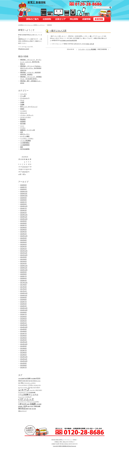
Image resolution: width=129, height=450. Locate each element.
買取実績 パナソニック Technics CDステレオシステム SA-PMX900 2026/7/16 (31, 68)
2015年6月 (23, 316)
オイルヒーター (37, 385)
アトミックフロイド (23, 385)
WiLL (22, 383)
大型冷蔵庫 (38, 404)
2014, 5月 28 (90, 44)
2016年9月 (23, 297)
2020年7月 (23, 276)
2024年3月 (23, 210)
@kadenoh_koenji (23, 49)
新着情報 (49, 25)
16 (27, 166)
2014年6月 (23, 335)
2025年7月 (23, 202)
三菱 (20, 404)
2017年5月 (23, 284)
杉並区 (31, 406)
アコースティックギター (30, 383)
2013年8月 (23, 348)
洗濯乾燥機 (37, 406)
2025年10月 (23, 195)
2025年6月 (23, 204)
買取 (30, 408)
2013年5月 (23, 355)
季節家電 (22, 119)
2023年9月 (23, 221)
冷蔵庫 (22, 102)
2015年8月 (23, 312)
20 (21, 169)
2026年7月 (23, 187)
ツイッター (81, 49)
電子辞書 (22, 123)
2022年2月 (23, 248)
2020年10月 (23, 270)
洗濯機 (22, 104)
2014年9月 (23, 329)
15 (25, 166)
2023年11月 (23, 217)
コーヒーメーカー (25, 117)
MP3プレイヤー (25, 134)
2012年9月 (23, 363)
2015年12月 (23, 308)
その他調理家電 (24, 145)
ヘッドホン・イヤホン (26, 138)
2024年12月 (23, 206)
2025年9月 (23, 198)
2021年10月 (23, 255)
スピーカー (38, 390)
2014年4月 (23, 340)
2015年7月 (23, 314)
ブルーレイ (29, 401)
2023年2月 (23, 234)
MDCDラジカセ (36, 380)
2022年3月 (23, 246)
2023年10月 (23, 219)
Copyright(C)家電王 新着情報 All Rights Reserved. (64, 446)
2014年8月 (23, 331)
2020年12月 (23, 265)
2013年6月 (23, 352)
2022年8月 (23, 240)
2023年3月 (23, 231)
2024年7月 (23, 208)
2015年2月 (23, 321)
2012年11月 (23, 359)
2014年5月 (23, 338)
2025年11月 (23, 193)
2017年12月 (23, 282)
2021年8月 (23, 259)
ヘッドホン (35, 401)
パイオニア (28, 397)
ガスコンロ (23, 113)
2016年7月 (23, 301)
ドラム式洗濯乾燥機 (30, 392)
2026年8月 (23, 185)
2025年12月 (23, 191)
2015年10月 (23, 310)
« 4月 (19, 174)
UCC (19, 383)
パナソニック (26, 399)
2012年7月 (23, 367)
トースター (23, 111)
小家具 (25, 406)
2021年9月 (23, 257)
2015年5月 (23, 318)
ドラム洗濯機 (23, 395)
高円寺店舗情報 (24, 149)
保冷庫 (24, 404)
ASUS (20, 380)
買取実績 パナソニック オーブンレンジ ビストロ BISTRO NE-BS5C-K (30, 62)
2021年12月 (23, 251)
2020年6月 (23, 278)
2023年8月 (23, 223)
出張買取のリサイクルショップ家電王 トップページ (31, 25)
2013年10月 (23, 344)
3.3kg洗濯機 (21, 378)
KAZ (32, 380)
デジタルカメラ (24, 98)
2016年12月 (23, 293)
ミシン (22, 125)
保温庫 (27, 404)
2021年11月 (23, 253)
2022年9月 (23, 238)
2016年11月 (23, 295)
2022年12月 (23, 236)
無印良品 (22, 408)
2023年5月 (23, 229)
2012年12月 (23, 357)
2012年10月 (23, 361)
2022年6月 (23, 242)
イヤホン (30, 385)
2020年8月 (23, 274)
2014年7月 (23, 333)
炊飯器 (22, 109)
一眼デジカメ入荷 (57, 30)
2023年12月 (23, 214)
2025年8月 (23, 200)
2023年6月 (23, 227)
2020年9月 (23, 272)
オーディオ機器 (24, 136)
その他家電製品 (24, 142)
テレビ (22, 100)
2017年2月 (23, 289)
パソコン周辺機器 (91, 49)
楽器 (21, 132)
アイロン (22, 128)
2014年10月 (23, 327)
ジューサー (32, 390)
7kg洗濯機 (33, 378)
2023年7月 (23, 225)
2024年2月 (23, 212)
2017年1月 (23, 291)
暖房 (29, 406)
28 (23, 172)
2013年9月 (23, 346)
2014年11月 (23, 325)
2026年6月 (23, 189)
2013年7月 (23, 350)
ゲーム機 (22, 96)
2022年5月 (23, 244)
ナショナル (33, 394)
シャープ (23, 389)
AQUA (38, 378)
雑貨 (21, 147)
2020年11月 (23, 268)
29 (25, 172)
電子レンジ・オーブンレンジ (28, 106)
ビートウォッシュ (22, 401)
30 (27, 172)
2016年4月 (23, 304)
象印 (27, 408)
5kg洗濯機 (27, 378)
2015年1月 (23, 323)
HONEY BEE (25, 380)
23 (27, 169)
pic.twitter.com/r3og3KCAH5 (68, 40)
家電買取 (20, 406)
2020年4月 (23, 280)
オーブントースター (23, 387)
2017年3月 (23, 287)
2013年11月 (23, 342)
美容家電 (22, 121)
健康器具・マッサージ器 (27, 130)
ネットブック (21, 396)
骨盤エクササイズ (22, 411)
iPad (29, 380)
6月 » (24, 174)
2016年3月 (23, 306)
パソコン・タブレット (26, 115)
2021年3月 (23, 263)
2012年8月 (23, 365)
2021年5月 (23, 261)
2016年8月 (23, 299)
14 (23, 166)
